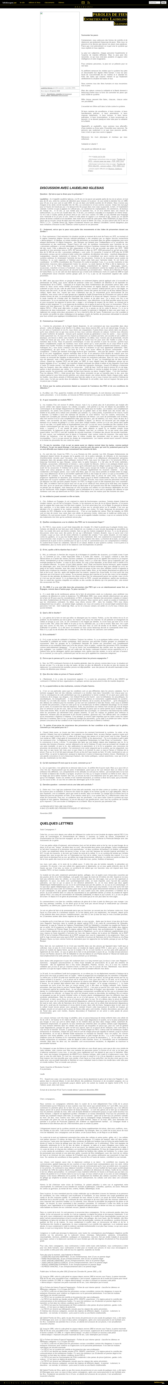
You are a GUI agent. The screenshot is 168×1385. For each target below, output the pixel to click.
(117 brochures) (59, 94)
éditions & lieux (34, 3)
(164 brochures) (54, 95)
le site (22, 3)
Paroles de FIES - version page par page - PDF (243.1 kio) (106, 160)
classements (49, 3)
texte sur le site (99, 157)
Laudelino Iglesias (47, 88)
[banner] (10, 3)
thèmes (61, 3)
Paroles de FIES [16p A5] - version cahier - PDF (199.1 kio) (106, 165)
